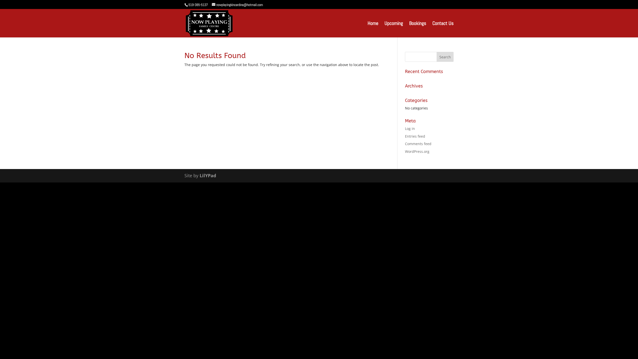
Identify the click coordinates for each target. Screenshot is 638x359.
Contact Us (443, 23)
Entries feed (415, 136)
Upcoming (394, 23)
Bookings (417, 23)
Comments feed (418, 143)
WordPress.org (417, 151)
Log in (410, 128)
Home (373, 23)
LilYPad (208, 176)
